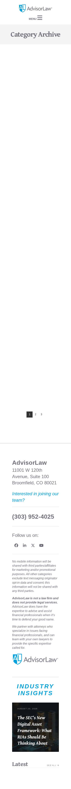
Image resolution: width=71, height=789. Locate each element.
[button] (35, 18)
